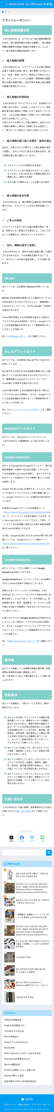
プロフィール (10, 1104)
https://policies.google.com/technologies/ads (26, 543)
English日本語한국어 (14, 1025)
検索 (49, 853)
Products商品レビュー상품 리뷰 (19, 1069)
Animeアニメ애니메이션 (16, 1042)
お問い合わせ (23, 1104)
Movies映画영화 (12, 1064)
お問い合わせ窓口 (23, 811)
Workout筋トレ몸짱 (14, 1075)
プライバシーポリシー (41, 1104)
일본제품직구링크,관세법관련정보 (20, 1081)
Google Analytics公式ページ (23, 641)
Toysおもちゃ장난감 (14, 1030)
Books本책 (9, 1047)
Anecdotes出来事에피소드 (17, 1058)
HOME (28, 1099)
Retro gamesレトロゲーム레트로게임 (22, 1053)
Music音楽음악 (11, 1036)
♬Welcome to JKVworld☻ (27, 4)
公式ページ (20, 336)
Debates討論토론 (12, 1019)
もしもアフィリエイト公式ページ (26, 409)
